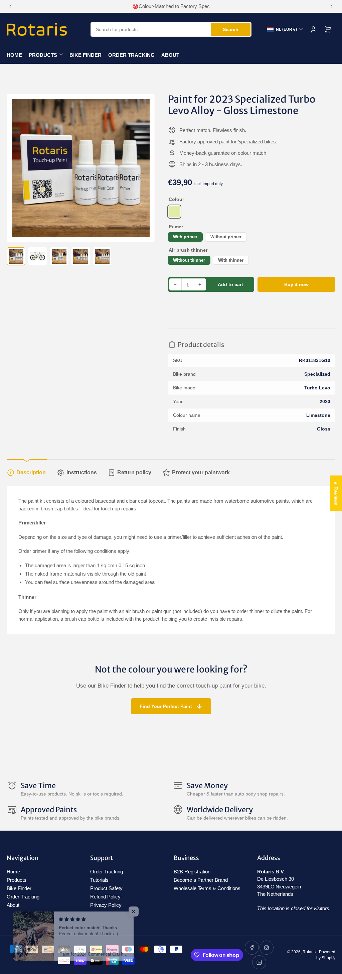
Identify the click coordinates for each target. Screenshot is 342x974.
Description (31, 472)
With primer (185, 236)
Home (14, 55)
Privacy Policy (106, 905)
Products (43, 55)
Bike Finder (85, 55)
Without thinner (189, 260)
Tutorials (99, 880)
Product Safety (106, 888)
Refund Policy (105, 896)
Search (230, 29)
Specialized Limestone (174, 211)
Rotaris (309, 952)
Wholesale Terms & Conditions (207, 888)
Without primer (225, 236)
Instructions (81, 472)
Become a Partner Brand (201, 880)
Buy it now (296, 284)
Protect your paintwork (201, 472)
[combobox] (171, 29)
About (170, 55)
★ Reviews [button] (336, 493)
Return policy (134, 472)
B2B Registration (192, 871)
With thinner (230, 260)
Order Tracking (131, 55)
